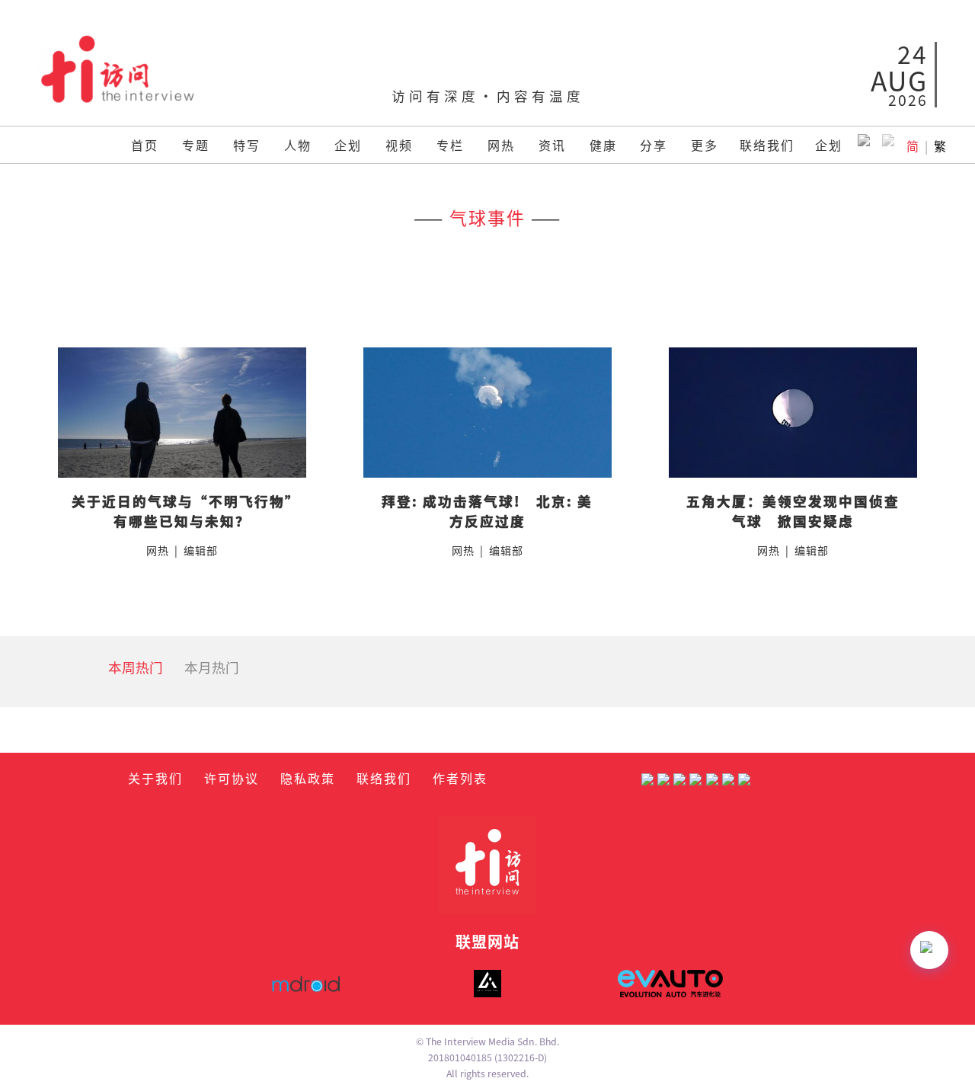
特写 (247, 145)
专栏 (450, 145)
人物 (298, 145)
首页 (144, 145)
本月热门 (211, 667)
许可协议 (231, 778)
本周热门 (135, 667)
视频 (399, 145)
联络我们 (767, 145)
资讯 (552, 145)
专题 (195, 145)
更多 (704, 145)
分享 (653, 145)
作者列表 (460, 778)
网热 (501, 145)
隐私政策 (307, 778)
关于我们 (155, 778)
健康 (603, 145)
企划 (348, 145)
